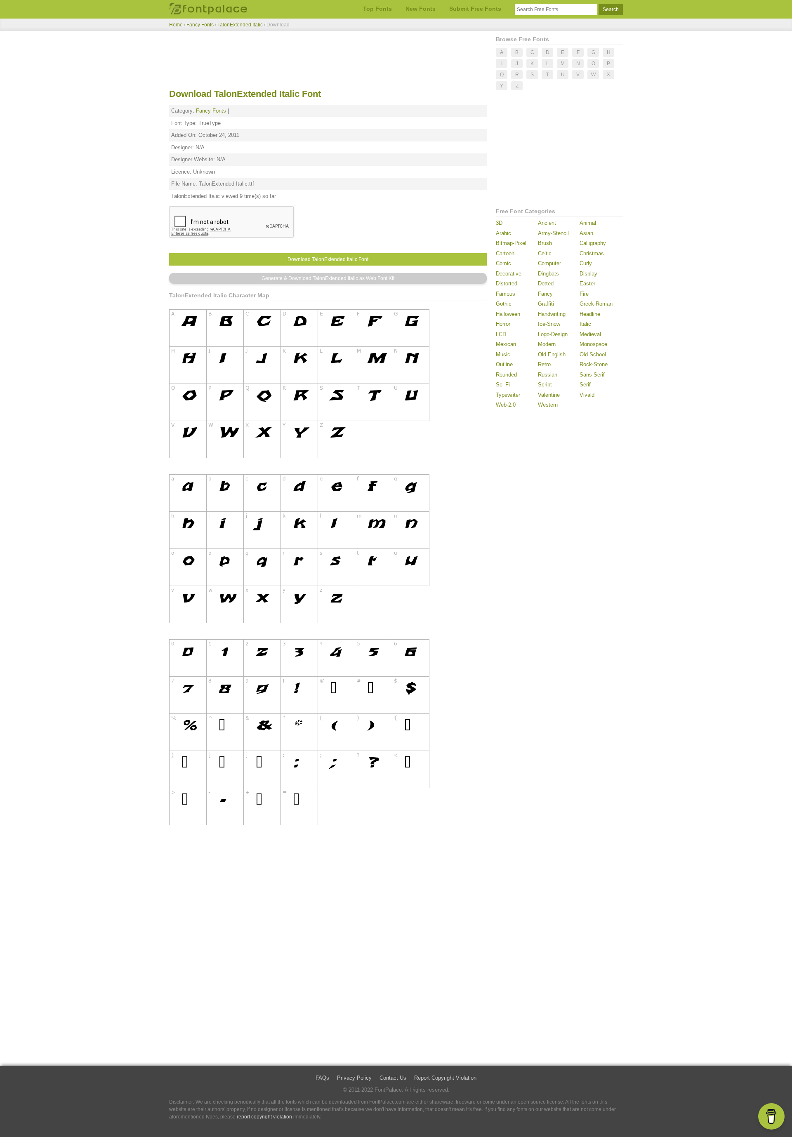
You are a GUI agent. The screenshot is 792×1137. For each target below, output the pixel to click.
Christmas (592, 253)
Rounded (506, 375)
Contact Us (393, 1078)
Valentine (549, 395)
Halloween (508, 314)
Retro (544, 364)
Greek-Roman (596, 304)
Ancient (547, 223)
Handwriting (552, 314)
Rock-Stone (594, 364)
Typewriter (508, 395)
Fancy (545, 294)
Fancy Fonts (200, 25)
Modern (547, 344)
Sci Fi (503, 384)
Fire (584, 294)
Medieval (590, 334)
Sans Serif (592, 375)
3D (499, 223)
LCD (501, 334)
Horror (503, 324)
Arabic (503, 233)
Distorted (506, 283)
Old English (552, 354)
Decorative (508, 274)
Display (588, 274)
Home (176, 25)
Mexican (506, 344)
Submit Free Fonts (475, 8)
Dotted (546, 283)
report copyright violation (264, 1117)
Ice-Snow (549, 324)
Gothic (504, 304)
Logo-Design (553, 334)
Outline (504, 364)
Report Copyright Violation (445, 1078)
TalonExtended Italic (240, 25)
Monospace (593, 344)
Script (545, 384)
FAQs (322, 1078)
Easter (587, 283)
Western (548, 405)
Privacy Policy (354, 1078)
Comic (503, 263)
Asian (586, 233)
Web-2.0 (506, 405)
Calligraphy (593, 243)
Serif (585, 384)
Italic (585, 324)
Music (503, 354)
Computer (549, 263)
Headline (590, 314)
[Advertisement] (328, 61)
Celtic (545, 253)
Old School (593, 354)
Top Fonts (377, 8)
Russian (547, 375)
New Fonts (420, 8)
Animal (588, 223)
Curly (586, 263)
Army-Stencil (553, 233)
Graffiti (546, 304)
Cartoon (505, 253)
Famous (505, 294)
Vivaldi (588, 395)
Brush (545, 243)
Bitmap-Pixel (511, 243)
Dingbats (548, 274)
